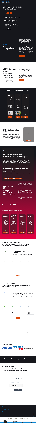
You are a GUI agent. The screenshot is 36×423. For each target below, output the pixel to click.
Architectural (6, 268)
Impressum (10, 418)
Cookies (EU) (26, 418)
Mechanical (22, 268)
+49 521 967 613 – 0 (6, 409)
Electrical (13, 268)
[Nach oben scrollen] (31, 422)
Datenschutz (15, 418)
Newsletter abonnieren (18, 389)
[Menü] (33, 1)
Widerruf (21, 418)
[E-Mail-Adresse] (22, 422)
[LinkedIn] (33, 414)
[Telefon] (13, 422)
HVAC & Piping (29, 268)
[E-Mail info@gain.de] (2, 411)
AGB (18, 418)
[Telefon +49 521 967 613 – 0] (2, 409)
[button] (5, 268)
